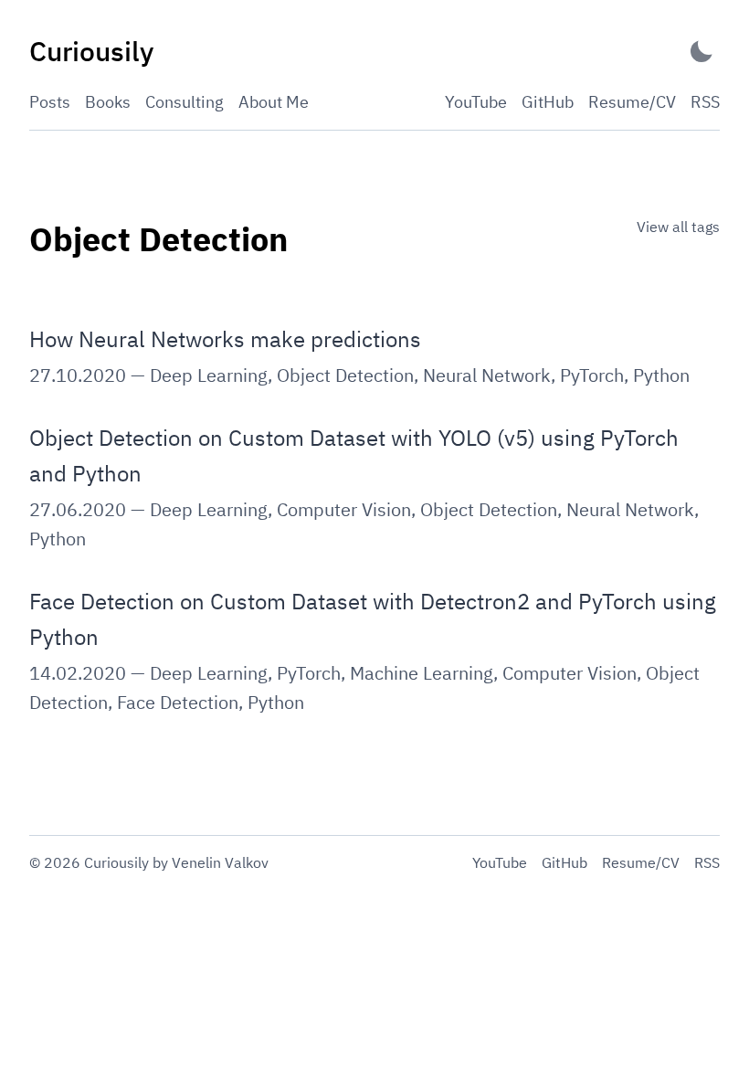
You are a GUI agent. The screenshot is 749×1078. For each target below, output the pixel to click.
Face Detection (177, 702)
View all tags (678, 226)
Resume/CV (632, 101)
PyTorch (592, 375)
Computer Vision (344, 509)
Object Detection (345, 375)
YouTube (476, 101)
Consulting (184, 101)
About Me (273, 101)
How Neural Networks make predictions (225, 339)
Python (661, 375)
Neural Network (487, 375)
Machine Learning (421, 673)
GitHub (548, 101)
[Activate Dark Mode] (701, 51)
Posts (49, 101)
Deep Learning (209, 375)
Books (108, 101)
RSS (705, 101)
